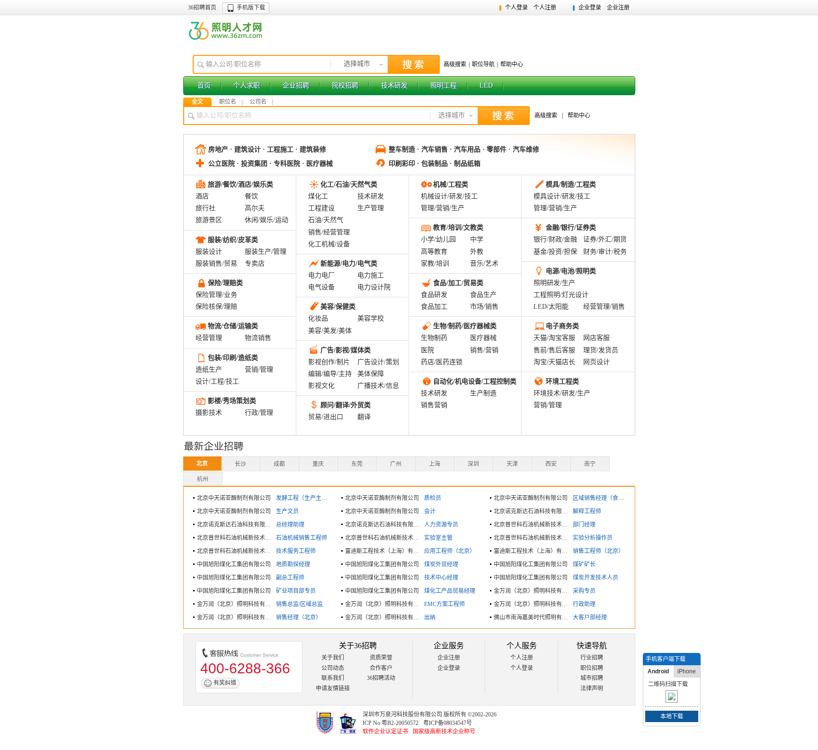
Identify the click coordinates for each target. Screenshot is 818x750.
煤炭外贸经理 (441, 564)
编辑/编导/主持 (330, 373)
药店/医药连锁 (441, 362)
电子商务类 (562, 326)
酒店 (202, 196)
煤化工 (318, 196)
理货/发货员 (600, 350)
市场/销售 (484, 306)
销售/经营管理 (329, 232)
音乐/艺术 (484, 263)
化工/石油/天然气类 (348, 184)
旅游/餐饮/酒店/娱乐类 (240, 184)
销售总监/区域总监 (299, 604)
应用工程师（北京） (449, 551)
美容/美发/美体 (330, 330)
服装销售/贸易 (216, 263)
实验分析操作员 (593, 538)
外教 (476, 251)
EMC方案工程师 (444, 604)
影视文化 (321, 385)
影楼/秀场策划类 (232, 400)
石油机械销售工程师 (301, 538)
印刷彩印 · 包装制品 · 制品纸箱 (434, 163)
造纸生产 (209, 369)
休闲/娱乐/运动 (266, 219)
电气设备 (321, 287)
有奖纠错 (224, 682)
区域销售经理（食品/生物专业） (613, 498)
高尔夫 (255, 208)
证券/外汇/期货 (605, 239)
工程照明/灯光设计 (560, 294)
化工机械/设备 (329, 244)
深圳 (473, 464)
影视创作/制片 (329, 362)
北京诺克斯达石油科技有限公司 (533, 511)
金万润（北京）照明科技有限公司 (536, 591)
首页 (204, 85)
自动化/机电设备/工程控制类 (474, 381)
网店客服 (596, 337)
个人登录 (516, 7)
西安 (551, 464)
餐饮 (251, 196)
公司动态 (332, 668)
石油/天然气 (325, 219)
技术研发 (394, 85)
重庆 (318, 464)
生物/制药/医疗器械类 (465, 326)
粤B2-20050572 (400, 723)
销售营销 (434, 405)
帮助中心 (511, 64)
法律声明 (591, 688)
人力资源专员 (441, 524)
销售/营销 (484, 350)
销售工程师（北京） (598, 551)
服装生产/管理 (265, 251)
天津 (512, 464)
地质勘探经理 (293, 564)
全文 (197, 101)
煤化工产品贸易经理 (449, 591)
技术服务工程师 (296, 551)
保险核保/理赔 (216, 306)
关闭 (694, 659)
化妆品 (318, 318)
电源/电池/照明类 (571, 271)
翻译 (364, 416)
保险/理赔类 (225, 282)
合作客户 (381, 668)
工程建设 (321, 208)
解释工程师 (587, 511)
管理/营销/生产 (442, 208)
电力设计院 (374, 287)
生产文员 (287, 511)
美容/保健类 (338, 306)
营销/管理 (259, 369)
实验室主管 (438, 538)
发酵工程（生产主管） (304, 498)
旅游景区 (209, 219)
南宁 (590, 464)
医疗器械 (483, 337)
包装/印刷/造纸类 (233, 357)
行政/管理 (259, 412)
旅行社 (205, 208)
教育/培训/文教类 (458, 227)
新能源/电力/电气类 (348, 263)
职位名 (227, 101)
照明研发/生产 (554, 282)
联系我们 (332, 678)
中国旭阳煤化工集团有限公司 (234, 564)
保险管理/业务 (216, 294)
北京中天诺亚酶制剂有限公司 (234, 498)
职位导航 (483, 64)
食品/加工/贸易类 (458, 282)
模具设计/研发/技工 (561, 196)
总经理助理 (290, 524)
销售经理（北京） (298, 617)
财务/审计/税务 (605, 251)
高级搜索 (455, 64)
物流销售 (258, 337)
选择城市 (357, 63)
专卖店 (255, 263)
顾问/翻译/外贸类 (345, 405)
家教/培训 (435, 263)
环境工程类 (562, 381)
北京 (202, 463)
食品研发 (434, 294)
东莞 (357, 464)
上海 (434, 464)
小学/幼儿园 (438, 239)
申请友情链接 (333, 688)
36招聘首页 (202, 7)
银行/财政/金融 (555, 239)
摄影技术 (209, 412)
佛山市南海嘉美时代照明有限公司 (536, 617)
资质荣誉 (381, 657)
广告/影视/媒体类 (345, 350)
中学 (476, 239)
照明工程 (443, 85)
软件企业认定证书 (385, 731)
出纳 (430, 617)
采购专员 (584, 591)
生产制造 (483, 393)
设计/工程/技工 (217, 381)
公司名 (258, 101)
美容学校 (370, 318)
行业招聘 (591, 657)
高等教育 (434, 251)
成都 (279, 464)
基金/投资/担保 (555, 251)
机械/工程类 (450, 184)
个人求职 (246, 85)
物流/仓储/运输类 (233, 326)
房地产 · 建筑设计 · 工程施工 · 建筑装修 (267, 149)
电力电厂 (321, 275)
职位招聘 (591, 668)
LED (486, 85)
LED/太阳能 (551, 306)
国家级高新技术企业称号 (444, 731)
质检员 (432, 498)
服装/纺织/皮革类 (233, 239)
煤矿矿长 (584, 564)
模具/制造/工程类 (571, 184)
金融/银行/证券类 (571, 227)
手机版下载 (251, 7)
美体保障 (370, 373)
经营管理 (209, 337)
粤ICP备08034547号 (447, 723)
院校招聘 (345, 85)
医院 (427, 350)
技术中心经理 (441, 577)
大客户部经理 (590, 617)
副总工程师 (290, 577)
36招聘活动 (381, 678)
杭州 (202, 479)
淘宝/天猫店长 (554, 362)
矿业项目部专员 (296, 591)
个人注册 (544, 7)
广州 (395, 464)
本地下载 (671, 716)
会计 (430, 511)
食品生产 (483, 294)
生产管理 (370, 208)
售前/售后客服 (554, 350)
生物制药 (434, 337)
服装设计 (209, 251)
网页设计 (596, 362)
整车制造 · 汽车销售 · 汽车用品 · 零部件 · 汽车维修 (464, 149)
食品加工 (434, 306)
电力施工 (370, 275)
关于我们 (332, 657)
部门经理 (584, 524)
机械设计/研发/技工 (449, 196)
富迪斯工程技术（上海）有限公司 (387, 551)
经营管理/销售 (604, 306)
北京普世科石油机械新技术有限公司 (539, 524)
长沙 (240, 464)
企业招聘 (296, 85)
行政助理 (584, 604)
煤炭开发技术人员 (595, 577)
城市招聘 (591, 678)
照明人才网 (226, 31)
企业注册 (618, 7)
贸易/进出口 (325, 416)
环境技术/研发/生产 (561, 393)
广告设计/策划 (378, 362)
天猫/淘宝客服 (554, 337)
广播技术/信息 (378, 385)
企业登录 (589, 7)
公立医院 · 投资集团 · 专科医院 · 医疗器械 (270, 163)
